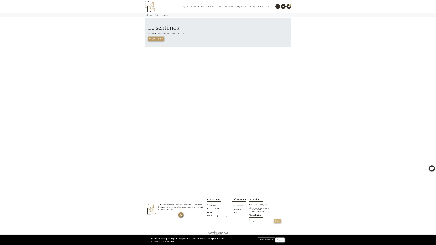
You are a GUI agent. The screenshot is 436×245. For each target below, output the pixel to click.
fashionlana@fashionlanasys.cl (219, 216)
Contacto (235, 212)
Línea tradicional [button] (225, 6)
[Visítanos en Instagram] (180, 214)
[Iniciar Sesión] (283, 6)
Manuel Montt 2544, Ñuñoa (259, 205)
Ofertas (270, 6)
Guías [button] (260, 6)
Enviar (277, 221)
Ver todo (252, 6)
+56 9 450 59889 (214, 209)
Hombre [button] (194, 6)
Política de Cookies (266, 240)
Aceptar (280, 240)
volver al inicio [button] (156, 38)
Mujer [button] (184, 6)
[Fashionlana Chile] (150, 6)
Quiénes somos (238, 206)
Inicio (150, 15)
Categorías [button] (240, 6)
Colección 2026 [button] (207, 6)
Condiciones (237, 209)
